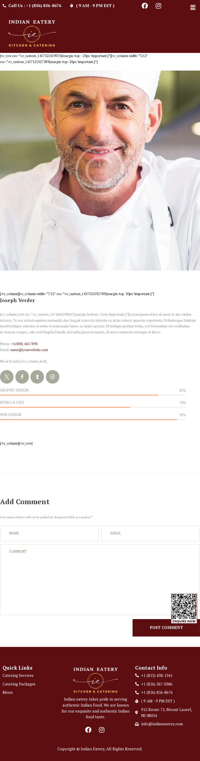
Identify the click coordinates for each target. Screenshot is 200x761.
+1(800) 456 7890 (24, 343)
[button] (193, 7)
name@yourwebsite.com (29, 349)
